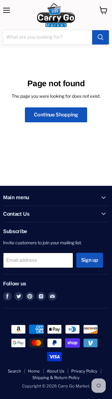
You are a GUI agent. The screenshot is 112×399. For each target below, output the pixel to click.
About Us (55, 370)
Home (34, 370)
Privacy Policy (84, 370)
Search (14, 370)
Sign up (89, 260)
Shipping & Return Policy (56, 377)
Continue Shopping (56, 115)
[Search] (100, 37)
